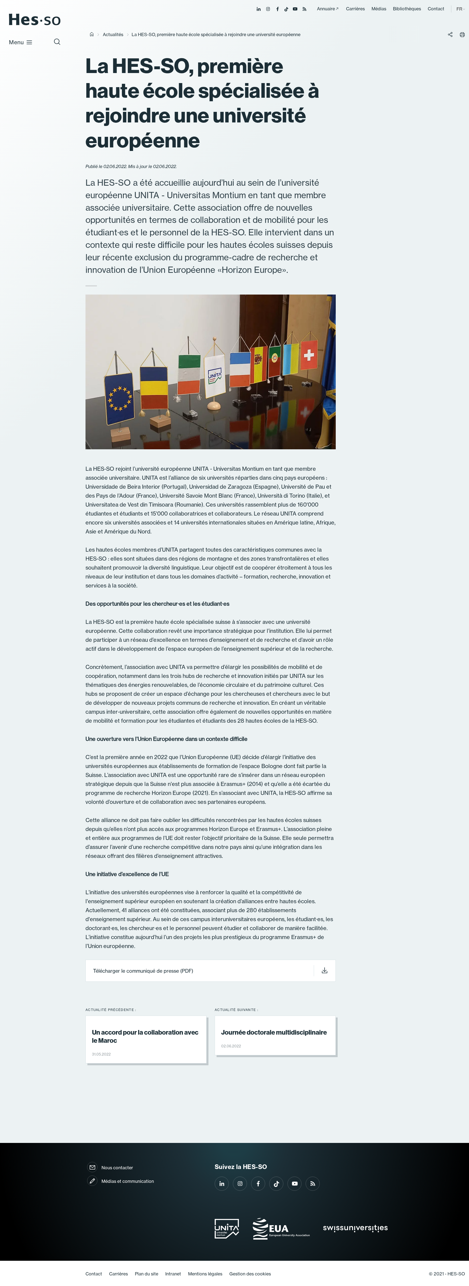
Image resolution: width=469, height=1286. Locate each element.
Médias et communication (128, 1181)
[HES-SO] (35, 25)
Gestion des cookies (250, 1273)
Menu (16, 42)
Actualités (113, 34)
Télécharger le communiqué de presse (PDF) (143, 971)
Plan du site (146, 1273)
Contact (436, 8)
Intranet (173, 1273)
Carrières (355, 8)
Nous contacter (117, 1167)
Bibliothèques (407, 8)
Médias (379, 8)
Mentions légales (205, 1273)
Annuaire (326, 8)
